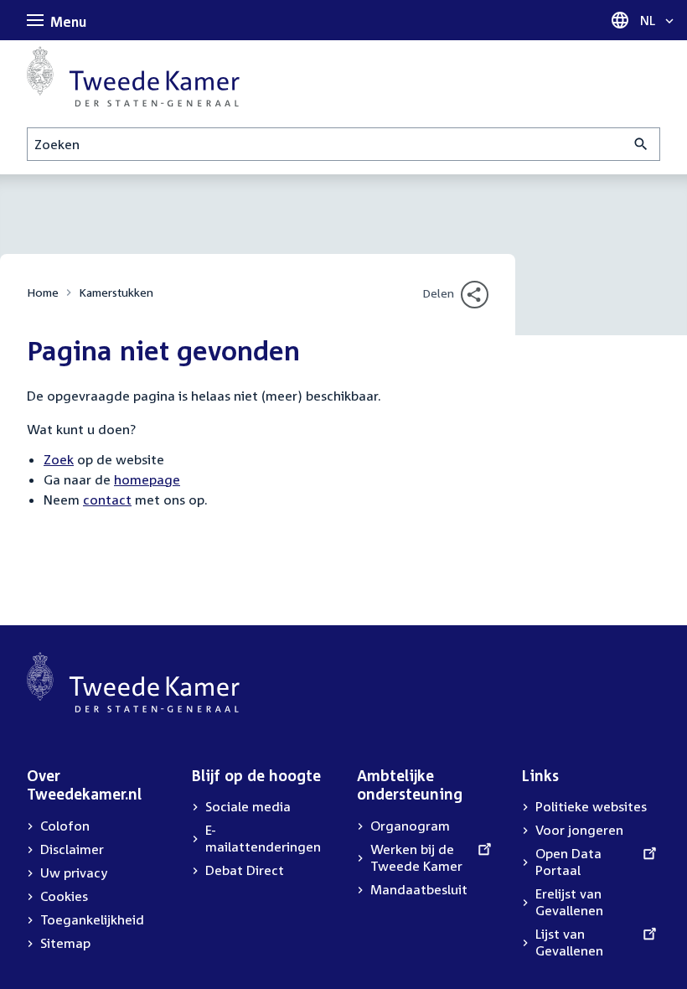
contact (107, 499)
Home (43, 292)
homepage (147, 479)
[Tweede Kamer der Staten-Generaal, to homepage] (133, 76)
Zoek (59, 459)
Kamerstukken (116, 292)
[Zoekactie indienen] (641, 144)
